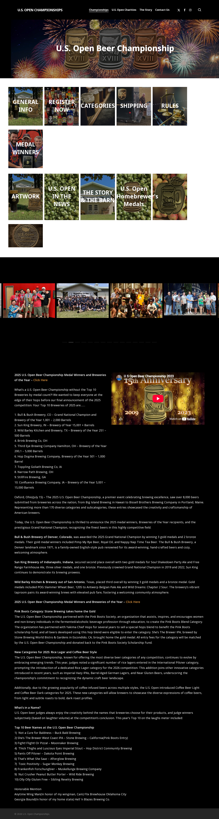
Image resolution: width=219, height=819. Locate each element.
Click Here (40, 380)
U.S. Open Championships (39, 10)
